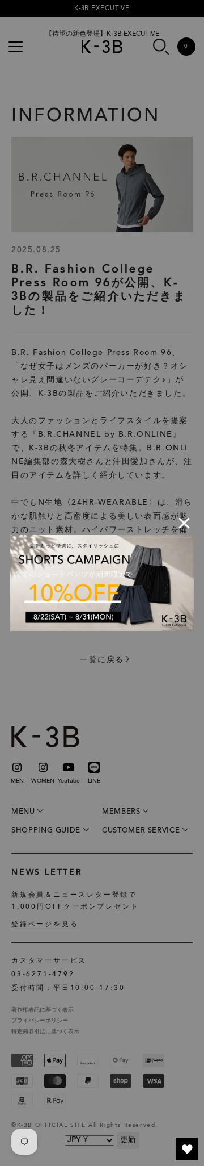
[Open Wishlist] (187, 1149)
